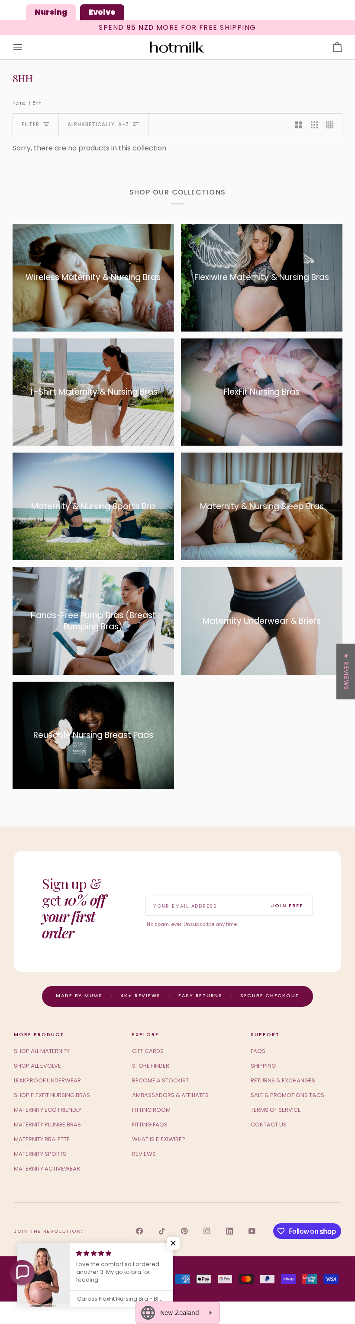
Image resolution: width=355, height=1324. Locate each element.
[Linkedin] (229, 1231)
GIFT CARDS (148, 1051)
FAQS (258, 1051)
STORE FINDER (150, 1066)
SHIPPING (263, 1066)
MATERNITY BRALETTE (42, 1139)
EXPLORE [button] (145, 1034)
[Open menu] (26, 47)
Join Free (287, 905)
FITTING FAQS (150, 1124)
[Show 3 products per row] (314, 125)
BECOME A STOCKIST (160, 1080)
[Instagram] (207, 1231)
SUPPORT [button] (265, 1034)
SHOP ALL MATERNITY (42, 1051)
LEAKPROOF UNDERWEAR (47, 1080)
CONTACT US (269, 1124)
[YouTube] (252, 1231)
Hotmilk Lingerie (48, 1278)
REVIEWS (144, 1154)
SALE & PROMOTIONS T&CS (287, 1095)
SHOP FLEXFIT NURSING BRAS (52, 1095)
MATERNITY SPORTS (40, 1154)
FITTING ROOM (151, 1110)
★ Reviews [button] (346, 671)
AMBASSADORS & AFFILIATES (170, 1095)
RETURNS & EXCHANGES (283, 1080)
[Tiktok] (162, 1231)
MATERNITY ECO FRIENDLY (47, 1110)
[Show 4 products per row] (332, 125)
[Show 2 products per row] (299, 125)
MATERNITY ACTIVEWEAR (47, 1168)
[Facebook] (139, 1231)
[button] (22, 1272)
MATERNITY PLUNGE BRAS (47, 1124)
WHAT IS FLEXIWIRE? (158, 1139)
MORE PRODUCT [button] (39, 1034)
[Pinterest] (184, 1231)
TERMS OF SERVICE (276, 1110)
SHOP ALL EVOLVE (37, 1066)
